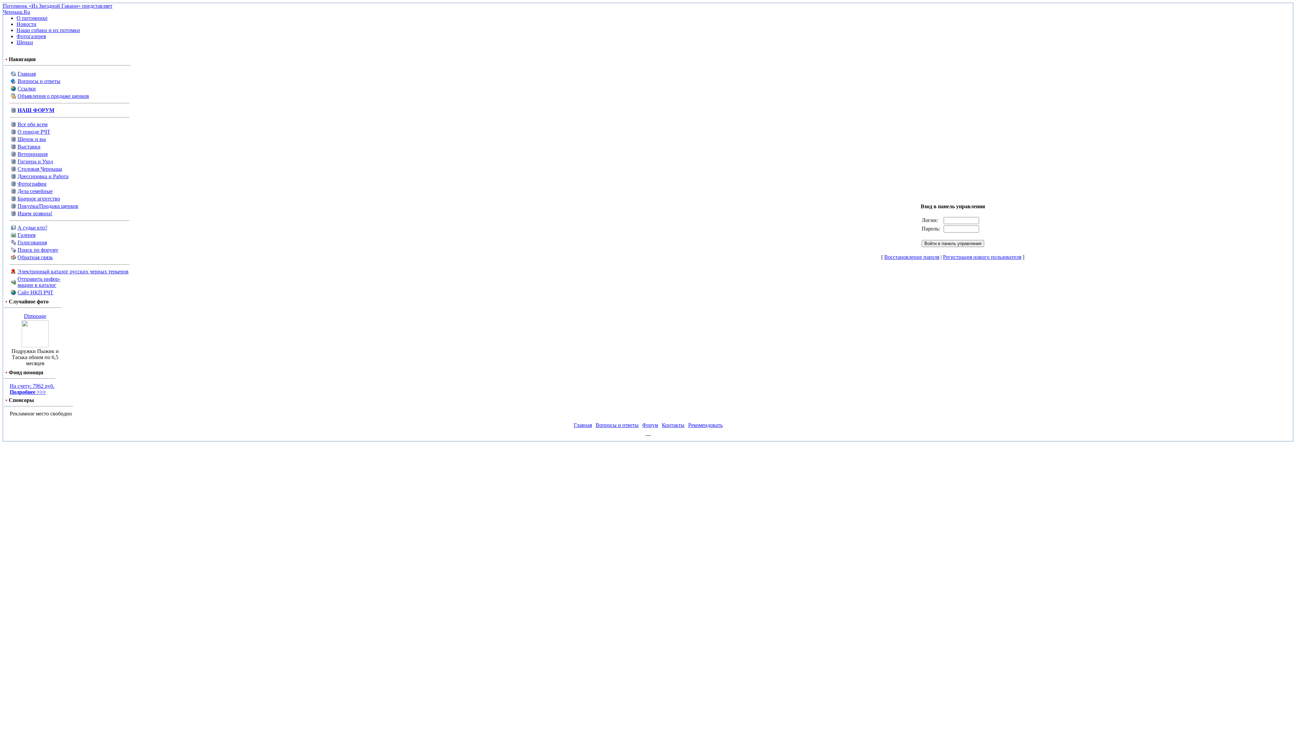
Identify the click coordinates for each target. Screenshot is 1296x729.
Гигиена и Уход (35, 161)
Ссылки (27, 88)
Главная (27, 74)
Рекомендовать (705, 425)
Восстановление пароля (911, 257)
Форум (650, 425)
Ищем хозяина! (35, 213)
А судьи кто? (32, 228)
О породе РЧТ (34, 132)
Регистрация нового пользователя (982, 257)
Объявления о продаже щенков (53, 96)
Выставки (29, 147)
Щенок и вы (32, 139)
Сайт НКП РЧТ (35, 292)
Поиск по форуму (38, 250)
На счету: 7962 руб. (32, 389)
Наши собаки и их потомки (48, 30)
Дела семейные (35, 191)
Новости (26, 24)
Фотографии (32, 184)
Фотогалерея (31, 36)
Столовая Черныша (40, 169)
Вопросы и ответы (39, 81)
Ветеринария (33, 154)
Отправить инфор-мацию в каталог (39, 282)
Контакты (673, 425)
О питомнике (32, 18)
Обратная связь (35, 257)
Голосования (32, 242)
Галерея (26, 235)
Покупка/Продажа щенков (48, 206)
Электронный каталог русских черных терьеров (73, 271)
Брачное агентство (39, 198)
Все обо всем (33, 124)
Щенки (25, 42)
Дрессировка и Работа (43, 176)
